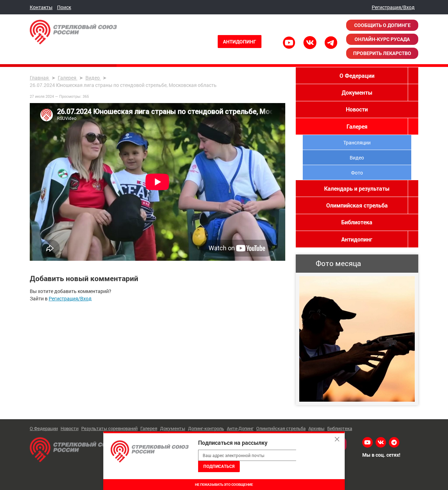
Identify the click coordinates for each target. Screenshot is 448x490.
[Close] (337, 439)
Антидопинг (239, 41)
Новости (357, 109)
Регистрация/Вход (393, 7)
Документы (357, 92)
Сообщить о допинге (382, 25)
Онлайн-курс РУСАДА (382, 39)
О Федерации (357, 75)
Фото (357, 172)
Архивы (316, 428)
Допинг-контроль (206, 428)
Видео (357, 157)
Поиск (64, 7)
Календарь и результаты (357, 188)
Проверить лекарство (382, 53)
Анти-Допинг (240, 428)
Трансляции (357, 142)
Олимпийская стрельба (357, 205)
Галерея (357, 126)
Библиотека (356, 222)
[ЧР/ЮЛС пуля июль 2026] (357, 339)
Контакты (41, 7)
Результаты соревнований (109, 428)
